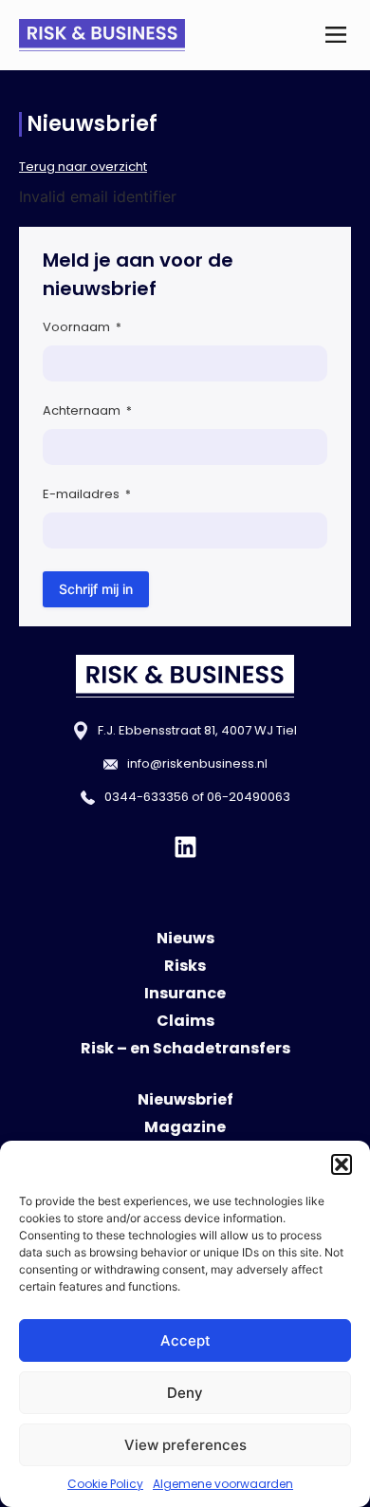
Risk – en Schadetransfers (185, 1048)
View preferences (185, 1445)
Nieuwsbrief (185, 1099)
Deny (185, 1393)
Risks (185, 966)
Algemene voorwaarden (223, 1484)
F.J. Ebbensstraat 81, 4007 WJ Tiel (197, 730)
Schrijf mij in (96, 589)
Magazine (185, 1127)
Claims (185, 1021)
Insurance (185, 993)
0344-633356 (146, 797)
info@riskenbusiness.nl (197, 763)
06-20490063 (248, 797)
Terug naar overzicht (83, 167)
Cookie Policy (105, 1484)
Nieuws (185, 938)
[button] (341, 1164)
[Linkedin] (185, 847)
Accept (185, 1340)
